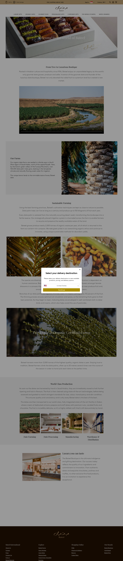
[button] (61, 285)
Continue (61, 290)
